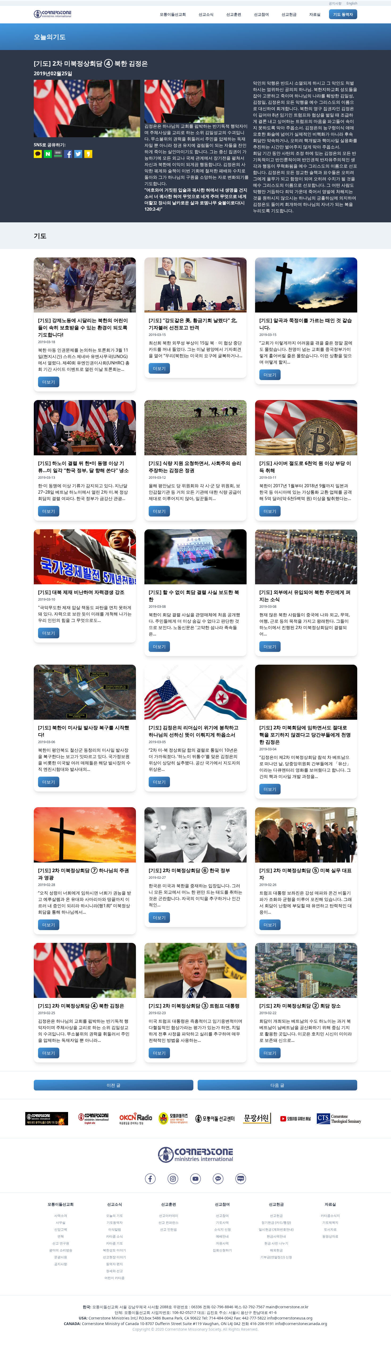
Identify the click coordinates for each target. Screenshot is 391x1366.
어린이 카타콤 (114, 1278)
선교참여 (222, 1215)
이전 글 (113, 1085)
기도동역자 (115, 1222)
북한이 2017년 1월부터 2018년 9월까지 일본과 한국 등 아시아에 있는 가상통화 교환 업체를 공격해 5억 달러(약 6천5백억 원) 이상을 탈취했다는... (305, 492)
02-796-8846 (222, 1306)
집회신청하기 (222, 1250)
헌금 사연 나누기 (276, 1243)
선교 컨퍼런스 (168, 1222)
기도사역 (222, 1222)
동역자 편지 (114, 1264)
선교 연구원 (60, 1243)
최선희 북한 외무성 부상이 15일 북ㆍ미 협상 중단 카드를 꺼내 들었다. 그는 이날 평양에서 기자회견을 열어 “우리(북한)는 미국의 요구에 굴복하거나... (195, 349)
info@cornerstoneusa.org (290, 1318)
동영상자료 (330, 1236)
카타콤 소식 (114, 1236)
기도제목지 (330, 1222)
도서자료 (330, 1229)
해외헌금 (276, 1250)
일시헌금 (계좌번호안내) (276, 1229)
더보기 (48, 382)
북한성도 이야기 (114, 1250)
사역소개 (60, 1215)
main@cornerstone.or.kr (287, 1306)
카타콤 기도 (114, 1243)
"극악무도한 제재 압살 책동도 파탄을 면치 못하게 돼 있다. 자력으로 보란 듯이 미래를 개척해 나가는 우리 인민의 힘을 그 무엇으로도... (85, 614)
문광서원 (60, 1257)
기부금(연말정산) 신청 (276, 1257)
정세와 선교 (114, 1271)
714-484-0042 (221, 1318)
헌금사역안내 (276, 1236)
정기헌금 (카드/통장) (276, 1222)
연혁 (60, 1236)
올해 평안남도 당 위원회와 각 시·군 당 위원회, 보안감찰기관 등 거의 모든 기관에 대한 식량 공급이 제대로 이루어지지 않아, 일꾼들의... (195, 492)
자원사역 (222, 1243)
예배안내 (222, 1236)
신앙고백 (60, 1229)
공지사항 (335, 3)
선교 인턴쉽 (168, 1229)
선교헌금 (276, 1215)
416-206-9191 (262, 1323)
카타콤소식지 (330, 1215)
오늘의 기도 (114, 1215)
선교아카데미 (168, 1215)
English (352, 3)
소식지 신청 (222, 1229)
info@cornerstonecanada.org (301, 1323)
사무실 (60, 1222)
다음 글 (277, 1085)
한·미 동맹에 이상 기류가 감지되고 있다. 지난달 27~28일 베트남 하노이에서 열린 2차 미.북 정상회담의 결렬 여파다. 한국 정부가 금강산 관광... (83, 492)
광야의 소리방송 (60, 1250)
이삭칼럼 (114, 1229)
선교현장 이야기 (114, 1257)
